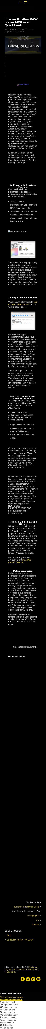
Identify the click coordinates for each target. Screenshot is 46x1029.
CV (37, 920)
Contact (35, 925)
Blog (9, 935)
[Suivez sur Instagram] (38, 979)
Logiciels (8, 32)
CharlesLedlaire (14, 29)
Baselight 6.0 (17, 723)
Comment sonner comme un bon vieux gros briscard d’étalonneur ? (21, 688)
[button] (11, 1000)
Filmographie (33, 916)
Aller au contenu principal (11, 997)
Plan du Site (10, 972)
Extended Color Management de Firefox (22, 821)
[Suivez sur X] (28, 979)
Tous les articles (19, 32)
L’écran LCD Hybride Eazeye (21, 755)
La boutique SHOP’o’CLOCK (20, 940)
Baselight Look (18, 788)
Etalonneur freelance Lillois (26, 907)
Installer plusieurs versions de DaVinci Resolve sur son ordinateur (20, 856)
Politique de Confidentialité (25, 969)
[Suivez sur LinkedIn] (33, 979)
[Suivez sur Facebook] (23, 979)
